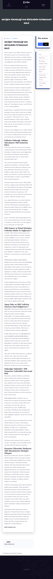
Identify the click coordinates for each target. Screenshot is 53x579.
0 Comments (15, 38)
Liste (40, 54)
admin (7, 38)
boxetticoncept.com (10, 527)
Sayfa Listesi (42, 58)
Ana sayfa (26, 569)
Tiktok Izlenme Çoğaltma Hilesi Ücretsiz (42, 77)
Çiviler (26, 2)
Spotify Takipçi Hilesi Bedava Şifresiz (42, 69)
